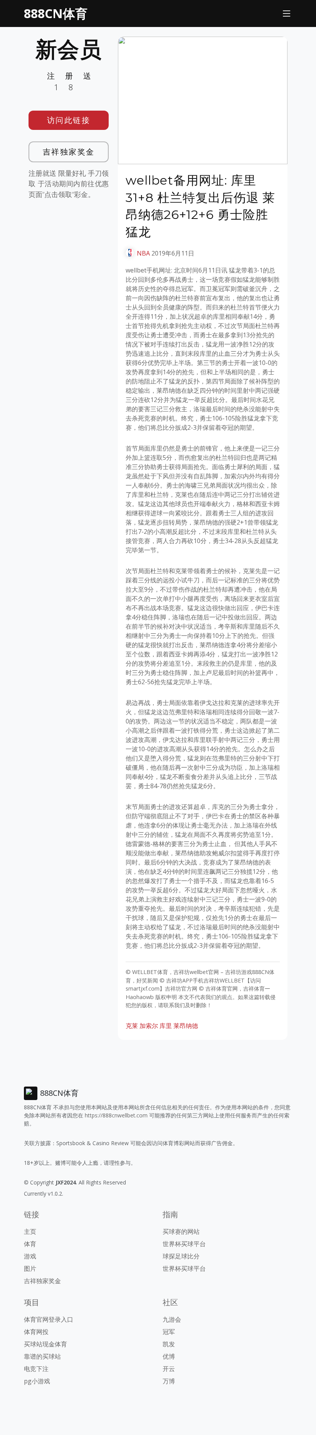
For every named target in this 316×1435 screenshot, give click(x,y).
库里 (166, 1025)
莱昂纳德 (185, 1025)
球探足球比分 (181, 1256)
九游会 (172, 1319)
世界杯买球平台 (184, 1244)
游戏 (30, 1256)
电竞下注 (36, 1368)
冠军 (169, 1331)
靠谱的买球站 (42, 1356)
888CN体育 (55, 13)
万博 (169, 1381)
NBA (143, 253)
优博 (169, 1356)
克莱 (132, 1025)
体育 (30, 1244)
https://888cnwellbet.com (116, 1115)
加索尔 (149, 1025)
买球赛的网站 (181, 1231)
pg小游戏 (37, 1381)
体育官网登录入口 (48, 1319)
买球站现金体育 (45, 1344)
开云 (169, 1368)
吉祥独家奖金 (69, 151)
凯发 (169, 1344)
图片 (30, 1268)
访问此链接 (69, 120)
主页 (30, 1231)
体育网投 (36, 1331)
